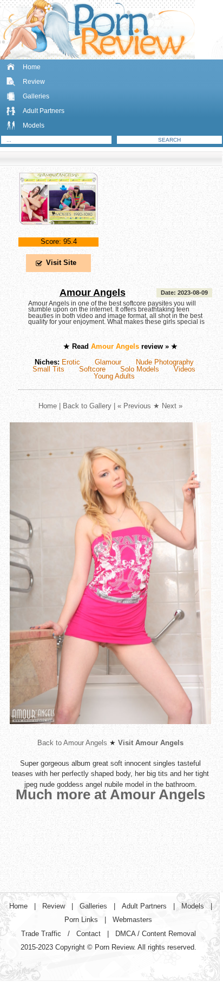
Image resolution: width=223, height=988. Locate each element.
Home (32, 67)
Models (33, 125)
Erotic (71, 362)
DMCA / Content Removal (155, 934)
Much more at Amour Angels (110, 794)
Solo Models (139, 369)
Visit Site (61, 262)
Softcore (92, 369)
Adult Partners (43, 111)
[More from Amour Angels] (110, 732)
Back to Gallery (87, 406)
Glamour (108, 362)
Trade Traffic (41, 934)
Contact (88, 934)
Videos (184, 369)
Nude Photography (165, 362)
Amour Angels (93, 292)
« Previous (134, 406)
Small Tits (48, 369)
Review (34, 81)
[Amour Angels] (58, 234)
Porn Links (81, 920)
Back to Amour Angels (72, 743)
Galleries (36, 96)
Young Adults (114, 376)
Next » (172, 406)
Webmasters (132, 920)
